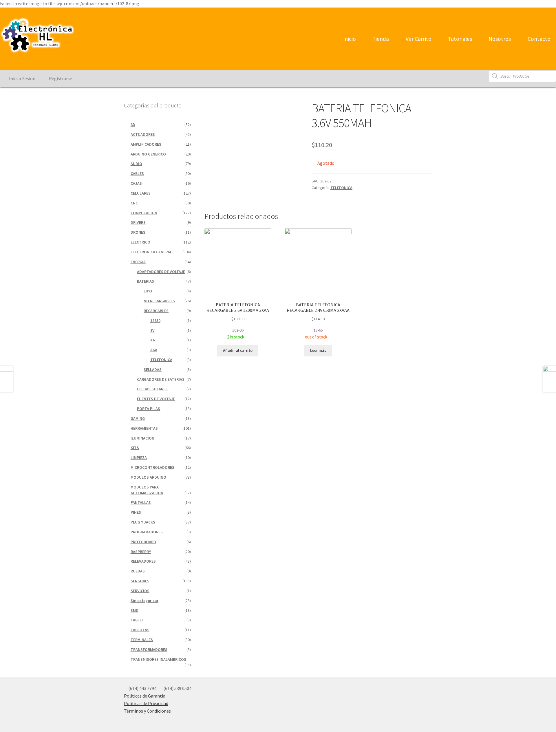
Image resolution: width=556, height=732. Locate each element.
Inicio (349, 38)
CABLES (137, 173)
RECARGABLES (156, 310)
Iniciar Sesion (21, 78)
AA (152, 340)
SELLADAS (153, 369)
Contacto (538, 38)
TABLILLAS (140, 629)
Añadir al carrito (238, 350)
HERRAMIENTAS (144, 428)
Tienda (380, 38)
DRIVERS (138, 222)
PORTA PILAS (148, 408)
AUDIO (136, 163)
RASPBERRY (141, 551)
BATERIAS (145, 281)
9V (152, 330)
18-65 (318, 321)
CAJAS (136, 183)
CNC (134, 203)
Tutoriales (459, 38)
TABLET (137, 620)
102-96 (237, 321)
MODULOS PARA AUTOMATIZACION (147, 489)
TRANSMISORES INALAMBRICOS (158, 659)
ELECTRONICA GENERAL (151, 252)
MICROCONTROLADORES (152, 467)
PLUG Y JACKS (143, 522)
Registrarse (60, 78)
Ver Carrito (418, 38)
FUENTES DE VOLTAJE (156, 398)
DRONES (138, 232)
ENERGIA (138, 261)
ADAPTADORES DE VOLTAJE (161, 271)
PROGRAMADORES (147, 532)
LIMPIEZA (139, 457)
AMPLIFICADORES (146, 144)
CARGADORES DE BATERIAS (160, 379)
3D (133, 124)
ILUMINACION (142, 438)
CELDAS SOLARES (152, 388)
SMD (134, 610)
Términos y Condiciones (147, 711)
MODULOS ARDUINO (148, 477)
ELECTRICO (140, 242)
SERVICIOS (140, 590)
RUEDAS (138, 571)
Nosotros (499, 38)
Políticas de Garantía (144, 696)
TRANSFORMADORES (149, 649)
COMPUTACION (144, 212)
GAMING (138, 418)
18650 (155, 320)
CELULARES (141, 193)
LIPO (148, 291)
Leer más (318, 350)
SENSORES (140, 580)
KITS (135, 447)
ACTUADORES (143, 134)
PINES (136, 512)
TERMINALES (142, 639)
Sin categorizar (144, 600)
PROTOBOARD (143, 541)
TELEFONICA (341, 187)
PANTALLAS (141, 502)
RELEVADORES (143, 561)
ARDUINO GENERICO (148, 154)
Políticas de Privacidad (146, 703)
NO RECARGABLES (159, 300)
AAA (153, 349)
